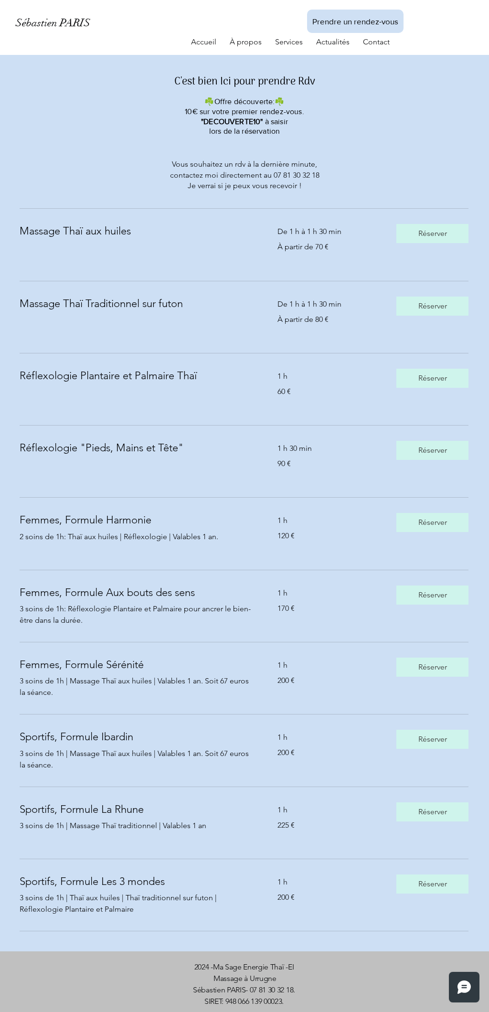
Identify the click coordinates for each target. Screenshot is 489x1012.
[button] (432, 233)
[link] (137, 231)
